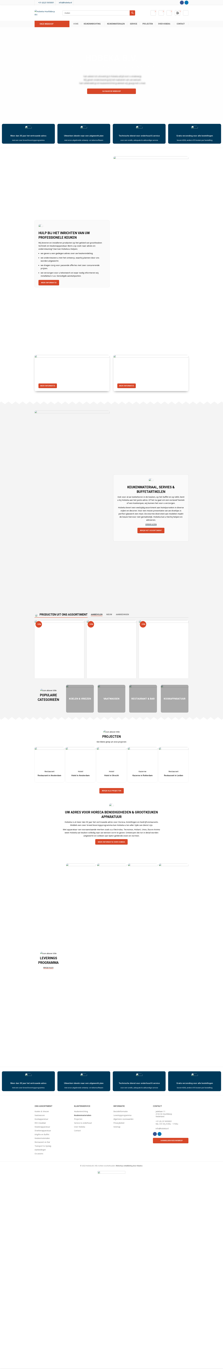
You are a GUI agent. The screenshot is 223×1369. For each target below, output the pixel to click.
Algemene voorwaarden (123, 1119)
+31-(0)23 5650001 (46, 2)
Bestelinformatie (120, 1111)
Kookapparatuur (41, 1119)
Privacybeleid (118, 1123)
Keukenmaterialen (42, 1138)
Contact (77, 1130)
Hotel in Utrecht (111, 775)
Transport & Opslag (43, 1146)
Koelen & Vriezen (42, 1111)
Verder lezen (151, 524)
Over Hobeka (79, 1127)
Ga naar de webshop (111, 91)
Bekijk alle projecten (111, 790)
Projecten (78, 1119)
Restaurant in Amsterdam (49, 775)
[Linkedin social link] (186, 3)
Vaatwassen (40, 1115)
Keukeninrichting (81, 1111)
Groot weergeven (61, 750)
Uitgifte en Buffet (42, 1134)
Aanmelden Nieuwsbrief (172, 1140)
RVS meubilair (40, 1123)
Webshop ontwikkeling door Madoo (129, 1166)
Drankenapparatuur (43, 1130)
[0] (178, 12)
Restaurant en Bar (42, 1142)
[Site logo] (46, 12)
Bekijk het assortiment (151, 530)
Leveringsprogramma (122, 1115)
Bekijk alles (48, 968)
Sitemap (116, 1127)
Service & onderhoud (83, 1123)
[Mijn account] (186, 13)
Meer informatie (49, 282)
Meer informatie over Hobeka (111, 842)
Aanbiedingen (40, 1149)
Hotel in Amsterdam (80, 775)
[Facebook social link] (182, 3)
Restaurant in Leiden (173, 775)
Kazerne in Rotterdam (143, 775)
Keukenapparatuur (42, 1127)
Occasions (39, 1153)
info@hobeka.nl (65, 2)
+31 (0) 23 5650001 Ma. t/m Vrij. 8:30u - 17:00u (167, 1122)
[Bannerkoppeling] (72, 373)
